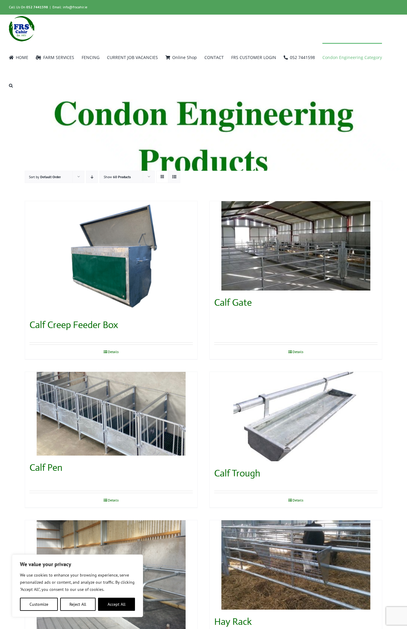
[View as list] (174, 177)
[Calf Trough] (296, 416)
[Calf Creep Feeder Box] (111, 257)
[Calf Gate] (296, 246)
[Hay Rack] (296, 565)
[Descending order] (92, 177)
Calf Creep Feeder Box (73, 325)
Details (113, 352)
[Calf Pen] (111, 414)
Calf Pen (46, 467)
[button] (11, 85)
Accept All (116, 604)
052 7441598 (37, 7)
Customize (38, 604)
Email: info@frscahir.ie (69, 7)
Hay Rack (233, 622)
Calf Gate (233, 302)
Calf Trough (237, 473)
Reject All (77, 604)
